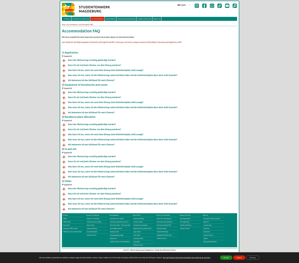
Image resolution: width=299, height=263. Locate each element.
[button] (149, 60)
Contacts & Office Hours (70, 228)
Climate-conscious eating (94, 222)
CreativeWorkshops (162, 231)
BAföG (65, 218)
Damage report (114, 231)
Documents (66, 225)
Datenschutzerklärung (209, 241)
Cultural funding (161, 228)
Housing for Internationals (164, 222)
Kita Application (184, 222)
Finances (67, 19)
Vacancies (206, 228)
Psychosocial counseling (140, 225)
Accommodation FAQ (116, 235)
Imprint (205, 238)
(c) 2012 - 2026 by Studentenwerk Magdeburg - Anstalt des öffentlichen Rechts (149, 250)
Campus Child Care (144, 19)
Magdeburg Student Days (164, 235)
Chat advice (136, 235)
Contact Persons (91, 235)
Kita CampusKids (185, 218)
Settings (253, 258)
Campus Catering (92, 228)
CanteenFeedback (92, 231)
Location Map (207, 225)
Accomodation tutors (116, 228)
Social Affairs (110, 19)
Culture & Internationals (126, 19)
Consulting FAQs (138, 238)
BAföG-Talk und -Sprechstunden (72, 231)
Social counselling (138, 218)
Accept (226, 258)
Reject (239, 258)
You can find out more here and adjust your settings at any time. (187, 258)
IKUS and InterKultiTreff (164, 225)
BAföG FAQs (67, 222)
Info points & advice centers (211, 218)
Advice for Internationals (164, 218)
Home (64, 24)
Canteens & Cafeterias (81, 19)
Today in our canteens (93, 218)
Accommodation (97, 19)
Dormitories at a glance (117, 218)
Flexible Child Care (185, 225)
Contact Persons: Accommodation (120, 241)
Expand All (67, 56)
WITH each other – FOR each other (120, 225)
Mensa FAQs (90, 225)
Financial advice (138, 222)
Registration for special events (142, 228)
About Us (156, 19)
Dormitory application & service (119, 222)
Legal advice (137, 231)
